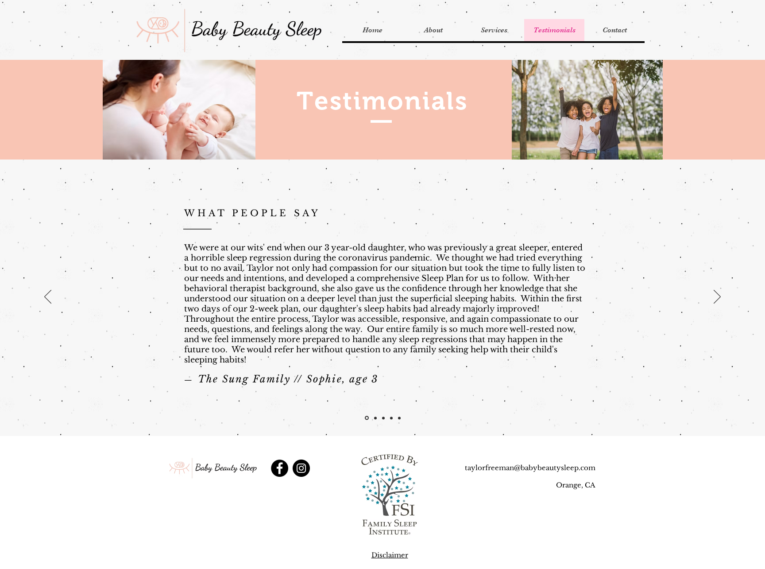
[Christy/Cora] (375, 418)
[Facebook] (279, 468)
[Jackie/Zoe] (391, 418)
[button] (494, 30)
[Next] (717, 297)
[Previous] (47, 297)
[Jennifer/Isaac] (383, 418)
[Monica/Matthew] (399, 418)
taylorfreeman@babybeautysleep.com (530, 468)
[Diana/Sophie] (367, 418)
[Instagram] (301, 468)
